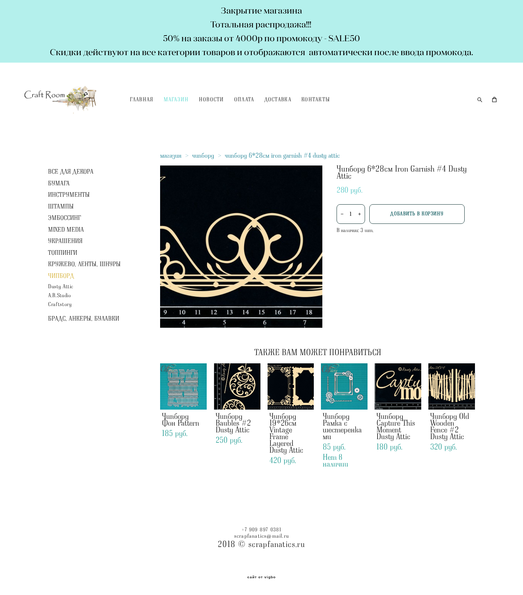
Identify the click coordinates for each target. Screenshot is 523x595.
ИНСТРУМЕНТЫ (69, 195)
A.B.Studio (59, 295)
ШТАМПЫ (61, 206)
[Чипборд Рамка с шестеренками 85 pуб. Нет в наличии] (344, 386)
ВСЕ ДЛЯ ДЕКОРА (71, 172)
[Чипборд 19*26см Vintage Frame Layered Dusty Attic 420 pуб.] (291, 386)
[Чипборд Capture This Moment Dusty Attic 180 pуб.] (398, 386)
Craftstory (60, 304)
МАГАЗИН (176, 100)
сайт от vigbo (261, 577)
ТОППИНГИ (62, 253)
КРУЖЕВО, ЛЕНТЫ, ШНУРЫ (84, 264)
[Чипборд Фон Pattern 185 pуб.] (183, 386)
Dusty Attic (60, 286)
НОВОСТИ (211, 100)
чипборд (203, 155)
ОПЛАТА (244, 100)
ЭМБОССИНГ (64, 218)
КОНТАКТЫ (315, 100)
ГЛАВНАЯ (141, 100)
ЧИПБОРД (61, 276)
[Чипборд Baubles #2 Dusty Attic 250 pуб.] (237, 386)
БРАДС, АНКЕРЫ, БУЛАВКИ (83, 319)
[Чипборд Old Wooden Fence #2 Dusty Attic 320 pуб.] (451, 386)
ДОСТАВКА (277, 100)
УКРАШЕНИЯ (65, 241)
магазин (170, 155)
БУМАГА (59, 183)
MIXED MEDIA (66, 230)
